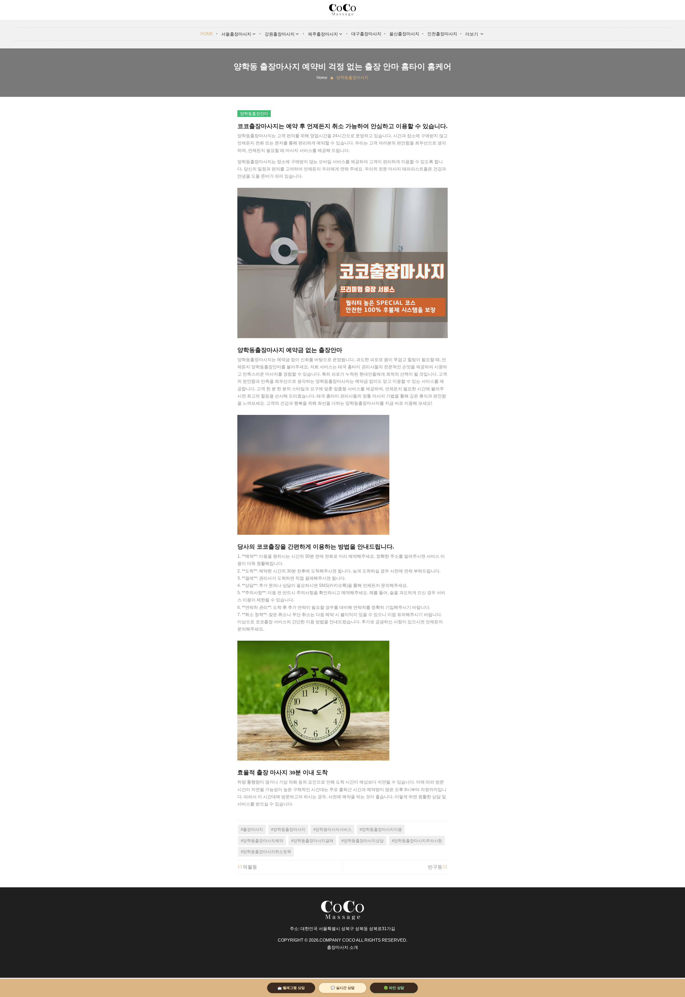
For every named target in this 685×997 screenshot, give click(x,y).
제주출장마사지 (323, 34)
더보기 (472, 34)
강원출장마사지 (280, 34)
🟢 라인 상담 (394, 988)
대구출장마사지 (366, 34)
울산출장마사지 (404, 34)
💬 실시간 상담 (343, 988)
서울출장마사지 (236, 34)
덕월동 (250, 867)
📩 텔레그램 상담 (291, 988)
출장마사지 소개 (342, 947)
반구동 (435, 867)
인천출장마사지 (442, 34)
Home (206, 34)
